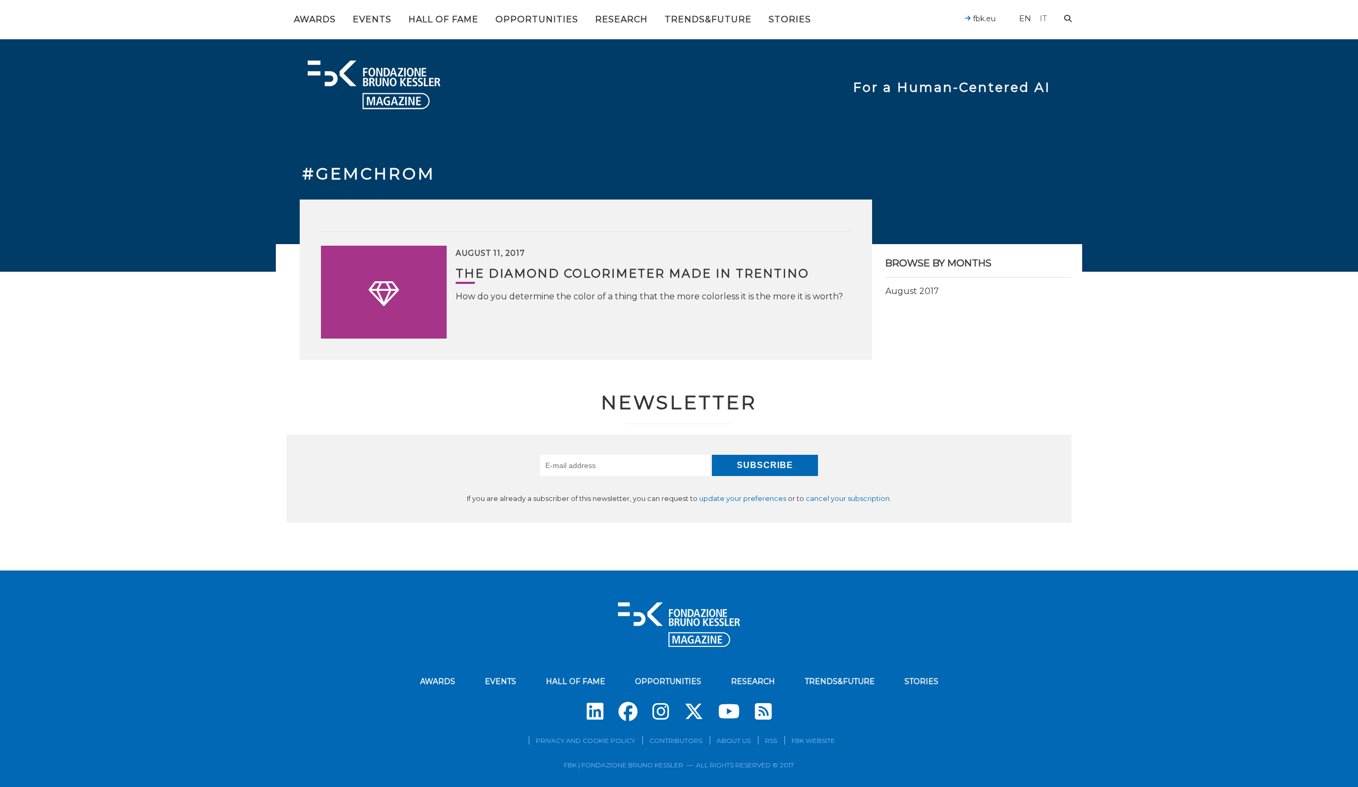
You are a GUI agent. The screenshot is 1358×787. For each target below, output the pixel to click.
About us (734, 741)
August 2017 (912, 291)
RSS (771, 741)
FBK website (813, 741)
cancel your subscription (848, 499)
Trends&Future (708, 19)
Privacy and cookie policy (585, 741)
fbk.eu (983, 18)
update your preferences (742, 499)
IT (1043, 18)
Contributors (675, 741)
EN (1025, 18)
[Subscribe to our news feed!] (763, 711)
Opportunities (536, 19)
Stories (790, 19)
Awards (315, 19)
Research (621, 19)
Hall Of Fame (443, 19)
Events (372, 19)
